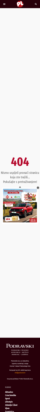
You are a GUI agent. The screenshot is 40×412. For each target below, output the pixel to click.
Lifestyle (9, 401)
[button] (4, 4)
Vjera (7, 408)
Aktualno (9, 392)
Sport (7, 398)
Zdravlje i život (11, 405)
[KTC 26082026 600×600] (20, 221)
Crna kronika (10, 395)
